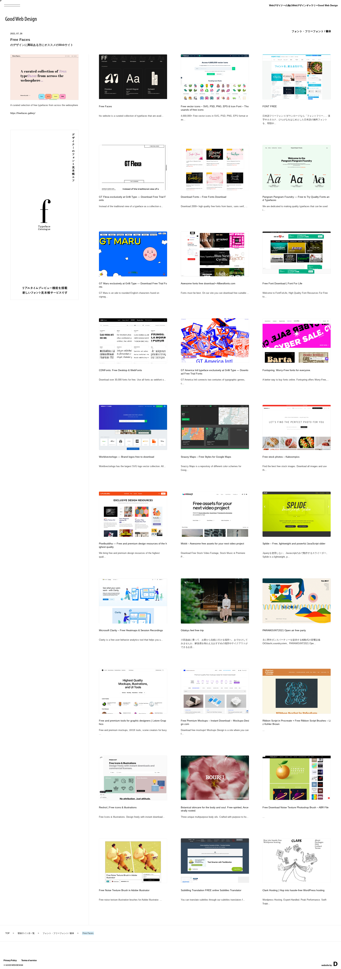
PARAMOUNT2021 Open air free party (284, 630)
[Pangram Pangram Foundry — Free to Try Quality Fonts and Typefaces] (296, 189)
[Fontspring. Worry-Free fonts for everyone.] (296, 361)
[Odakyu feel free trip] (215, 622)
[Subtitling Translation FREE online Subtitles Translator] (215, 881)
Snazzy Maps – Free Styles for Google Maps (206, 457)
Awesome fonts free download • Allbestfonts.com (208, 283)
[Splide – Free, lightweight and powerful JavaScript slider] (296, 535)
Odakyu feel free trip (192, 630)
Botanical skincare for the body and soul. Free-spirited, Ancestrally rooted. (214, 809)
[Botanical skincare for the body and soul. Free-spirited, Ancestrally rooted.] (215, 798)
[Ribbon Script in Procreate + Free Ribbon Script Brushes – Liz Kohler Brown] (296, 712)
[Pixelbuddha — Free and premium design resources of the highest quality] (133, 535)
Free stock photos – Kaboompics (280, 457)
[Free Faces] (133, 98)
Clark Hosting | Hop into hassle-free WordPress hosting (293, 890)
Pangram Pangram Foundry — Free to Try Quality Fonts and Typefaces (295, 199)
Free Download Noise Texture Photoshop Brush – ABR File (295, 807)
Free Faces (105, 106)
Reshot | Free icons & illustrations (118, 807)
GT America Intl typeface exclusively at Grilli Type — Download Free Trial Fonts (214, 372)
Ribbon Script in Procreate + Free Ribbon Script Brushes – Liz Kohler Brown (296, 722)
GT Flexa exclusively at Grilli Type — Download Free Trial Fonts (132, 199)
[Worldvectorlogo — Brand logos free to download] (133, 449)
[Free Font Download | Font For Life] (296, 272)
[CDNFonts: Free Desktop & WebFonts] (133, 362)
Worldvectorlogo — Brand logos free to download (126, 457)
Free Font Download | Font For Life (282, 283)
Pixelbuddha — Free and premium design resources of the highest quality (133, 545)
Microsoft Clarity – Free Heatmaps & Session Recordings (131, 630)
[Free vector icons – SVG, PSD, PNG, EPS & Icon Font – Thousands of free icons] (215, 98)
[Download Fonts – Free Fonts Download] (215, 189)
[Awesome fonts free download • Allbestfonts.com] (215, 275)
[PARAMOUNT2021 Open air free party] (296, 622)
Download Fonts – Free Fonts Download (203, 197)
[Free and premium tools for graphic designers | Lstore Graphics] (133, 712)
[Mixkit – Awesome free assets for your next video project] (215, 535)
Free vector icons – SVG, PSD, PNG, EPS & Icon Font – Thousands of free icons (215, 108)
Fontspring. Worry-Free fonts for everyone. (286, 370)
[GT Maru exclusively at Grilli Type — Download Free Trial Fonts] (133, 275)
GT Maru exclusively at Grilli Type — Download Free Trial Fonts (133, 285)
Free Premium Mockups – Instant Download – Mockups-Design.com (215, 722)
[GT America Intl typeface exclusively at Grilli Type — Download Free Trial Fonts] (215, 361)
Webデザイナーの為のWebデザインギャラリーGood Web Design (303, 5)
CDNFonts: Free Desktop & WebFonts (120, 370)
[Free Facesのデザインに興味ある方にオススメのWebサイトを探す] (44, 98)
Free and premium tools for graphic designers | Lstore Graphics (132, 722)
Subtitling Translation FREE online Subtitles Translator (211, 890)
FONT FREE (269, 106)
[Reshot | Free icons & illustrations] (133, 799)
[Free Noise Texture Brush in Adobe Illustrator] (133, 881)
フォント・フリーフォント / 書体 (311, 31)
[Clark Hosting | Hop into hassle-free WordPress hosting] (296, 881)
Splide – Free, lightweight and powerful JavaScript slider (293, 543)
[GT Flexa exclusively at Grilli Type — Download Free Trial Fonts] (133, 189)
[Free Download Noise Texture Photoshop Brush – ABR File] (296, 798)
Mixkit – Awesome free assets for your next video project (212, 543)
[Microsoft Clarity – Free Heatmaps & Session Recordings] (133, 622)
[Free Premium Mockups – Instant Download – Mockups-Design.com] (215, 712)
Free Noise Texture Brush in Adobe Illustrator (124, 890)
